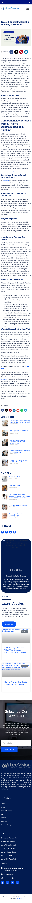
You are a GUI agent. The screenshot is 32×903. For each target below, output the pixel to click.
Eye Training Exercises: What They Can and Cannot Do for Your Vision (20, 421)
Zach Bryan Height (14, 485)
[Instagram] (6, 532)
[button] (2, 2)
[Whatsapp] (17, 883)
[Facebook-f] (2, 532)
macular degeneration (13, 171)
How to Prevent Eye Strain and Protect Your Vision (19, 431)
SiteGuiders (19, 898)
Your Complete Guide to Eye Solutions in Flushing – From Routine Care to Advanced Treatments (19, 496)
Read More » (8, 657)
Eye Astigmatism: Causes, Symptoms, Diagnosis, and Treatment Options (17, 441)
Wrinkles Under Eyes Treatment (18, 505)
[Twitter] (10, 532)
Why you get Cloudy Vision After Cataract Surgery (18, 514)
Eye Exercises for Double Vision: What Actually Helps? (19, 461)
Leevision (6, 180)
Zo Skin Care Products (15, 477)
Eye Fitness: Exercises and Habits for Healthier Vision (20, 451)
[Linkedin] (14, 532)
